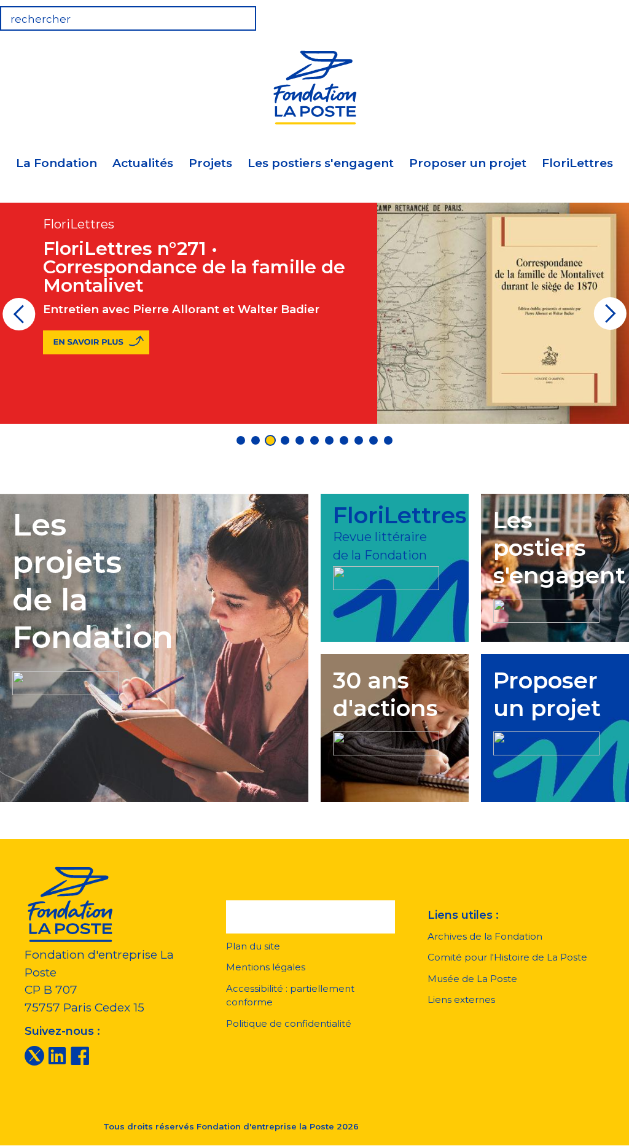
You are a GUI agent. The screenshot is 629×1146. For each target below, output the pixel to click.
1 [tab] (240, 440)
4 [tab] (285, 440)
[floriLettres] (386, 576)
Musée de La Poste (472, 978)
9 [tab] (358, 440)
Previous (19, 318)
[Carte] (576, 14)
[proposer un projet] (546, 741)
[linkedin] (57, 1055)
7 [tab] (329, 440)
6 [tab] (314, 440)
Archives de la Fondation (485, 936)
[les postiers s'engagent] (546, 609)
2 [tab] (255, 440)
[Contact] (614, 14)
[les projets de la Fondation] (65, 681)
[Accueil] (314, 86)
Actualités (142, 163)
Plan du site (253, 946)
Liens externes (461, 999)
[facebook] (80, 1055)
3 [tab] (270, 440)
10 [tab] (373, 440)
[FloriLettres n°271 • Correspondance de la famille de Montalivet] (96, 342)
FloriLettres (577, 163)
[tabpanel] (314, 313)
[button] (310, 917)
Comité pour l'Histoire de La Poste (507, 957)
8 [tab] (344, 440)
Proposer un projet (467, 163)
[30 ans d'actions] (386, 741)
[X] (34, 1055)
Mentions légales (265, 967)
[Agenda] (538, 14)
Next (610, 318)
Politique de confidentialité (288, 1023)
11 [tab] (388, 440)
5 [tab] (299, 440)
